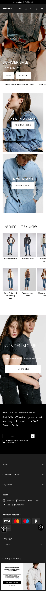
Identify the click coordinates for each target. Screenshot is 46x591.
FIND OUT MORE (23, 125)
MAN (8, 75)
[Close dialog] (43, 564)
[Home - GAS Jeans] (7, 8)
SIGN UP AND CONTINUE (12, 582)
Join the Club (23, 369)
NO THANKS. (12, 585)
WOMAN (23, 75)
